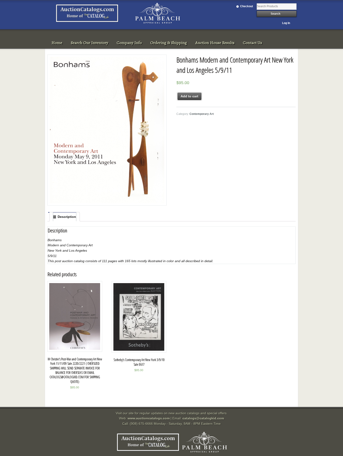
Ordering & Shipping (168, 42)
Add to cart (189, 96)
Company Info (129, 42)
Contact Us (252, 42)
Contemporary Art (201, 114)
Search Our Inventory (89, 42)
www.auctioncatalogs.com (149, 418)
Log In (286, 23)
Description (67, 217)
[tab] (64, 216)
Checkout (246, 6)
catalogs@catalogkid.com (203, 418)
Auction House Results (214, 42)
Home (57, 42)
